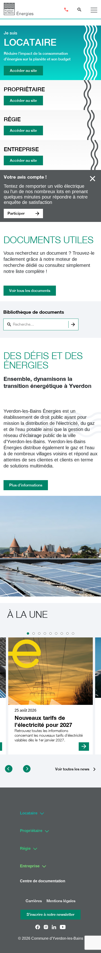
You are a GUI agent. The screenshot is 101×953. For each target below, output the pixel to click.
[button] (28, 633)
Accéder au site (23, 70)
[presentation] (8, 769)
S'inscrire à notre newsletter (50, 914)
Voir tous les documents (29, 290)
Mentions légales (61, 901)
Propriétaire (31, 830)
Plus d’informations (25, 485)
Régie (25, 848)
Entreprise (29, 866)
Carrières (34, 901)
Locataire (28, 813)
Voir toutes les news (72, 769)
